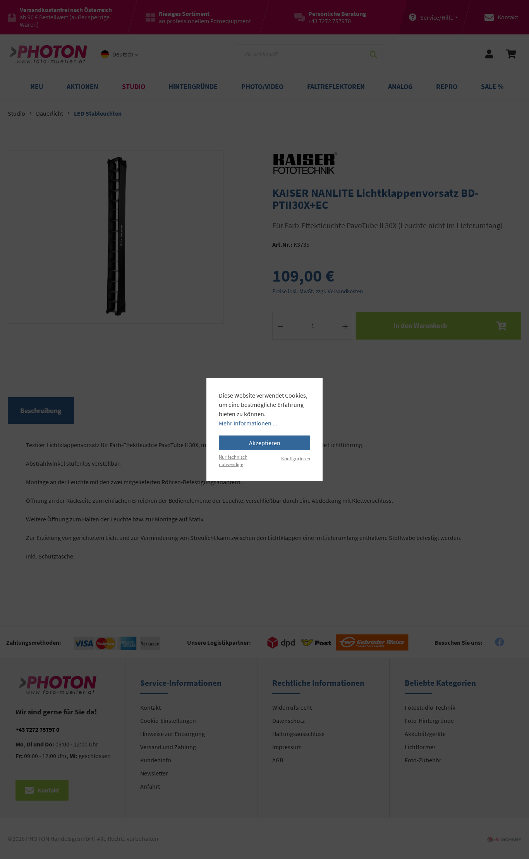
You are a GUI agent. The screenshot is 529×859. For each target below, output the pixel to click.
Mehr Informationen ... (248, 423)
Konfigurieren (295, 458)
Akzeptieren (264, 443)
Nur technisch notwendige (233, 460)
